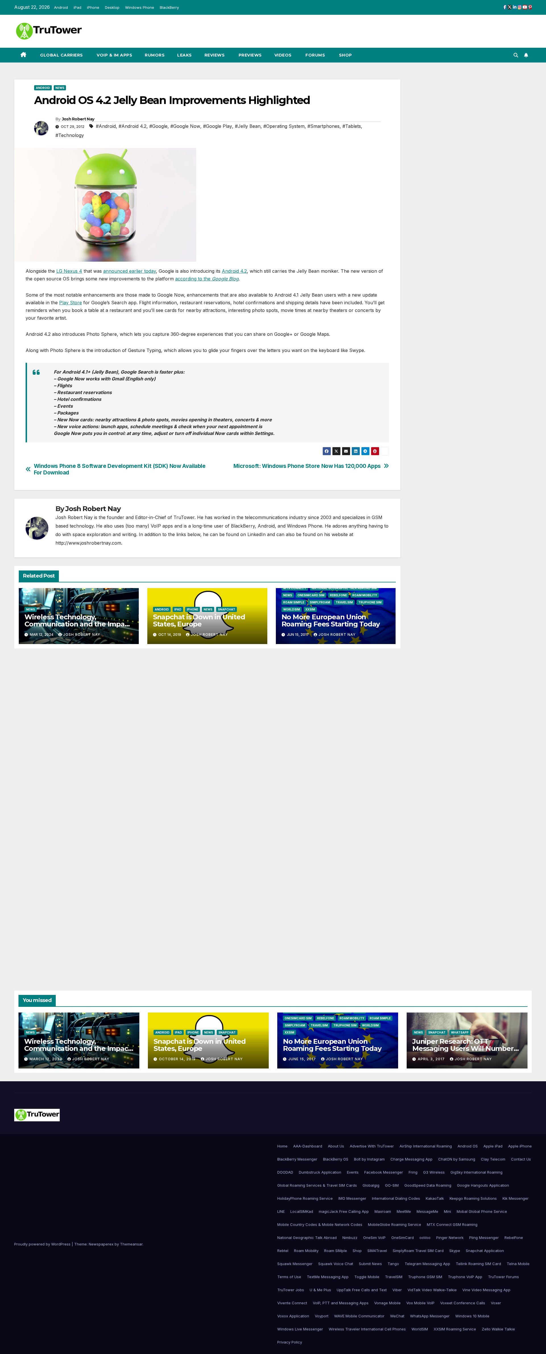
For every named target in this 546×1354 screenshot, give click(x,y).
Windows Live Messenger (300, 1329)
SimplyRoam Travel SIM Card (418, 1250)
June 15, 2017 (302, 1059)
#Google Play (217, 126)
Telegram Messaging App (427, 1263)
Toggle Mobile (366, 1276)
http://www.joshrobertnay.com (88, 543)
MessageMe (427, 1211)
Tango (393, 1263)
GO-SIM (392, 1185)
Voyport (321, 1316)
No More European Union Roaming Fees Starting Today (331, 620)
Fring (413, 1172)
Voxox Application (293, 1316)
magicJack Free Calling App (344, 1211)
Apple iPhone (520, 1146)
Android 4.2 (234, 271)
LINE (281, 1211)
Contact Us (521, 1159)
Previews (249, 55)
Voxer (496, 1303)
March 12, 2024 (46, 1059)
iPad (77, 7)
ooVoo (425, 1237)
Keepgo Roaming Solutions (473, 1198)
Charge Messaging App (411, 1159)
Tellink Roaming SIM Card (478, 1263)
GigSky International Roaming (476, 1172)
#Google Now (185, 126)
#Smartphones (323, 126)
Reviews (214, 55)
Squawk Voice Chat (335, 1263)
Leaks (184, 55)
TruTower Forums (503, 1276)
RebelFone (338, 595)
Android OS (468, 1146)
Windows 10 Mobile (472, 1316)
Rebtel (282, 1250)
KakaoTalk (435, 1198)
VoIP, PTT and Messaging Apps (341, 1303)
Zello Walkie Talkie (498, 1329)
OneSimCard (402, 1237)
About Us (336, 1146)
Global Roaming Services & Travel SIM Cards (317, 1185)
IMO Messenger (352, 1198)
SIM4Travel (377, 1250)
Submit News (370, 1263)
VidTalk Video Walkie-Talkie (432, 1290)
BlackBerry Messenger (297, 1159)
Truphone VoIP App (465, 1276)
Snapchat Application (485, 1250)
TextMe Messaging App (328, 1276)
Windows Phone (139, 7)
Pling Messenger (484, 1237)
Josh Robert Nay (78, 119)
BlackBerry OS (335, 1159)
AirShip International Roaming (426, 1146)
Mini (447, 1211)
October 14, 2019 (178, 1059)
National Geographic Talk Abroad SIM (344, 588)
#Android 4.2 (132, 126)
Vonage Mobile (387, 1303)
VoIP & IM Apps (114, 55)
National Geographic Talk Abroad (307, 1237)
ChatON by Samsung (456, 1159)
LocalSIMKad (301, 1211)
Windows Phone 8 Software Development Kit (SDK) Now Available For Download (120, 469)
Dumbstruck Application (320, 1172)
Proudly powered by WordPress (43, 1244)
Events (353, 1172)
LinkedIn (256, 534)
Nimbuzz (349, 1237)
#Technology (69, 135)
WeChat (397, 1316)
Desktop (112, 7)
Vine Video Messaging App (486, 1290)
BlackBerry (169, 7)
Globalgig (371, 1185)
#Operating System (284, 126)
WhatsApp (460, 1032)
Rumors (155, 55)
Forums (314, 55)
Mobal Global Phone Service (482, 1211)
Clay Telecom (493, 1159)
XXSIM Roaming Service (455, 1329)
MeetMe (404, 1211)
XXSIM (310, 609)
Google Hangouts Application (483, 1185)
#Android (106, 126)
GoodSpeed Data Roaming (427, 1185)
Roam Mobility (364, 595)
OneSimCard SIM (310, 595)
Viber (397, 1290)
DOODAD (285, 1172)
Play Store (70, 302)
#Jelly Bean (247, 126)
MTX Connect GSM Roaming (452, 1224)
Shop (345, 55)
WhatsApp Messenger (430, 1316)
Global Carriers (61, 55)
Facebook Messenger (383, 1172)
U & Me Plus (320, 1290)
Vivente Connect (292, 1303)
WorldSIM (291, 609)
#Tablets (351, 126)
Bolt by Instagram (369, 1159)
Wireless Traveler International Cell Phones (367, 1329)
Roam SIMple (293, 602)
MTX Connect (294, 588)
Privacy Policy (289, 1342)
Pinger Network (450, 1237)
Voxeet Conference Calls (462, 1303)
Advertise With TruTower (372, 1146)
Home (282, 1146)
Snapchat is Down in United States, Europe (199, 620)
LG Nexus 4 (69, 271)
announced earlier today (129, 271)
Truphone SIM (370, 602)
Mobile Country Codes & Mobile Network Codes (319, 1224)
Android (61, 7)
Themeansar (131, 1244)
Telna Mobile (518, 1263)
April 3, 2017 (432, 1059)
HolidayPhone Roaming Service (305, 1198)
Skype (454, 1250)
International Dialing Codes (396, 1198)
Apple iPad (492, 1146)
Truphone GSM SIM (425, 1276)
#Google (158, 126)
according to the (207, 279)
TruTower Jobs (290, 1290)
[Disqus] (207, 735)
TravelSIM (344, 602)
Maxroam (383, 1211)
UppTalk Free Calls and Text (362, 1290)
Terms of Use (289, 1276)
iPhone (93, 7)
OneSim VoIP (374, 1237)
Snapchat (226, 609)
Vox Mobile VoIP (420, 1303)
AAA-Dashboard (307, 1146)
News (59, 87)
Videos (283, 55)
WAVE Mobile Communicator (359, 1316)
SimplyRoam (320, 602)
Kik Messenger (515, 1198)
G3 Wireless (434, 1172)
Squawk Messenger (295, 1263)
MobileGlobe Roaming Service (394, 1224)
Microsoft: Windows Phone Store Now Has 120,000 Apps (306, 466)
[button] (516, 55)
